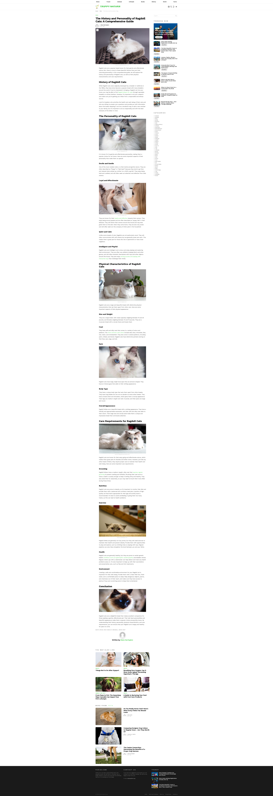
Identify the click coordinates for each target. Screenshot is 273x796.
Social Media (158, 164)
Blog (156, 118)
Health (97, 668)
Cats (97, 629)
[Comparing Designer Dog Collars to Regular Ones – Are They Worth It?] (108, 735)
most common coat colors (116, 332)
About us (162, 794)
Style (156, 168)
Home (156, 144)
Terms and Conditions (153, 794)
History (154, 1)
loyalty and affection (121, 218)
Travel (108, 1)
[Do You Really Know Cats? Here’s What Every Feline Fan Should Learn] (108, 716)
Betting (157, 117)
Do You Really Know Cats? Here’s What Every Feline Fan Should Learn (136, 710)
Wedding (157, 174)
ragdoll (115, 629)
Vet (124, 629)
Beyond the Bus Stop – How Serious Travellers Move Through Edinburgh (168, 103)
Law (156, 148)
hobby (156, 142)
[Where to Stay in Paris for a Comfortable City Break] (157, 88)
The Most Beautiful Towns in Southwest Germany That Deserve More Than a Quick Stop (169, 50)
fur (106, 629)
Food (156, 134)
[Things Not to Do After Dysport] (108, 659)
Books (143, 1)
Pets (104, 693)
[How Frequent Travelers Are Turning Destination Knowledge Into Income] (165, 31)
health (110, 629)
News (97, 1)
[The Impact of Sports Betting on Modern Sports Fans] (157, 74)
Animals (119, 1)
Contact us (175, 794)
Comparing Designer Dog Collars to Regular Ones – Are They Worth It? (136, 730)
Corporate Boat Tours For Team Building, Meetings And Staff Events (169, 66)
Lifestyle (131, 1)
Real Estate (158, 161)
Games (156, 135)
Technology (158, 169)
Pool (156, 159)
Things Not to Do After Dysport (107, 670)
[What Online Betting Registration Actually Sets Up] (157, 43)
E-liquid (157, 125)
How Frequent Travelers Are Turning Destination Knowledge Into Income (167, 774)
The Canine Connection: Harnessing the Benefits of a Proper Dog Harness (134, 749)
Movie (156, 151)
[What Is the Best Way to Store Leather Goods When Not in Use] (157, 81)
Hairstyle (157, 138)
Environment (158, 130)
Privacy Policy (168, 794)
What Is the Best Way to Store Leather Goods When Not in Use (168, 81)
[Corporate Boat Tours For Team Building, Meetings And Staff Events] (157, 67)
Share (97, 30)
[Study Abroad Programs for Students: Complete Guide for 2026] (157, 95)
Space (156, 165)
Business (157, 121)
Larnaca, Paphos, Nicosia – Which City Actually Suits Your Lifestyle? (169, 59)
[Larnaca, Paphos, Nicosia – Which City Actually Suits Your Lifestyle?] (157, 59)
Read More (164, 44)
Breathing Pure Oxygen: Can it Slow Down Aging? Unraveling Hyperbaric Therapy (135, 672)
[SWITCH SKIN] (173, 6)
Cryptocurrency (158, 124)
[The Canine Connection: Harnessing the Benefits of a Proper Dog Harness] (108, 755)
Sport (156, 167)
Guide (156, 137)
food (101, 629)
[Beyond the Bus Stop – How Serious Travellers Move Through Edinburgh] (157, 103)
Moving (156, 152)
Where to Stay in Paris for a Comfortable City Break (168, 88)
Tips (156, 171)
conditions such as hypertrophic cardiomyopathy (118, 557)
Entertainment (158, 128)
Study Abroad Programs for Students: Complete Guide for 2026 (169, 95)
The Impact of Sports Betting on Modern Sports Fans (169, 73)
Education (157, 127)
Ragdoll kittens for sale (125, 92)
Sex (156, 162)
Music (156, 154)
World (164, 1)
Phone (156, 158)
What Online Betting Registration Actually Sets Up (169, 42)
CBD (101, 693)
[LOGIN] (169, 6)
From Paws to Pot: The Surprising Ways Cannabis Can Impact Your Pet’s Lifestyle (108, 697)
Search (176, 16)
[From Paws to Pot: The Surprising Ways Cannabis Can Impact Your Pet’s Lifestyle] (108, 684)
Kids (156, 147)
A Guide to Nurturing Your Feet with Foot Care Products (135, 696)
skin (121, 629)
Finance (157, 132)
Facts (175, 1)
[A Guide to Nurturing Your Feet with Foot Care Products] (136, 684)
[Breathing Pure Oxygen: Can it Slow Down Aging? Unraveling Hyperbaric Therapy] (136, 659)
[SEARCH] (171, 6)
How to (157, 145)
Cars (156, 123)
